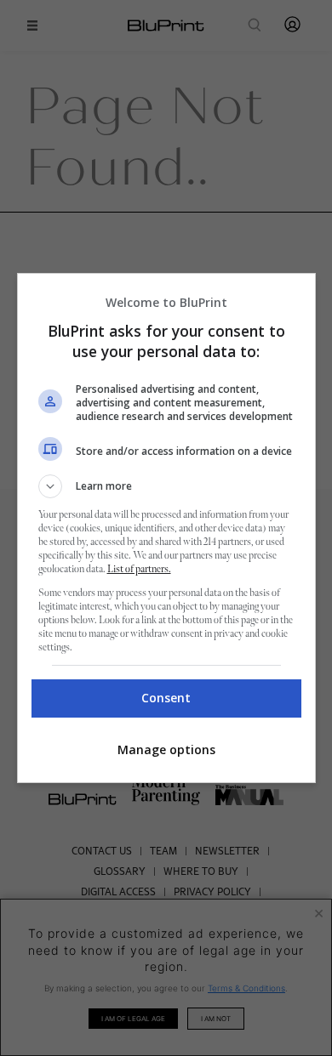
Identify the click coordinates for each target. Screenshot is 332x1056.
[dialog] (166, 528)
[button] (166, 486)
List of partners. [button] (139, 569)
